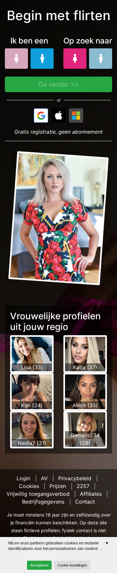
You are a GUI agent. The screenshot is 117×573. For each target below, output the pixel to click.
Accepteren (39, 565)
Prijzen (57, 486)
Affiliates (91, 494)
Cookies (29, 486)
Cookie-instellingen (72, 565)
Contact (85, 501)
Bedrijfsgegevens (43, 501)
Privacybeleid (74, 478)
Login (23, 478)
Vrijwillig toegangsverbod (38, 494)
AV (44, 478)
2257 (83, 486)
